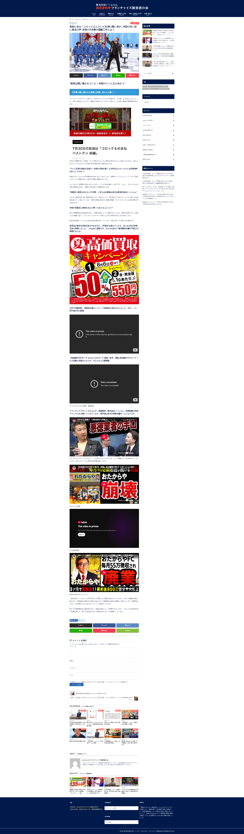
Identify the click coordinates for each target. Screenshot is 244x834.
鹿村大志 (146, 159)
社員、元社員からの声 (135, 14)
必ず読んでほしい (153, 88)
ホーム (94, 14)
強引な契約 (147, 135)
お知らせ (102, 14)
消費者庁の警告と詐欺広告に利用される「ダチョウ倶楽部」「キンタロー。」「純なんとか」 (163, 32)
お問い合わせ (148, 14)
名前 (72, 660)
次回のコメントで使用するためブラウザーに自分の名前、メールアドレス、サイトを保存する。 (99, 682)
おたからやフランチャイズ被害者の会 (158, 86)
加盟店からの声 (121, 14)
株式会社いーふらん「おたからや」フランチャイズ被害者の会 (146, 831)
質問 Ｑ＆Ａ (111, 14)
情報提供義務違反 (164, 88)
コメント (73, 646)
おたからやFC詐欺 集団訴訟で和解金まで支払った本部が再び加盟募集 (163, 56)
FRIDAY (145, 86)
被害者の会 (74, 620)
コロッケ (146, 125)
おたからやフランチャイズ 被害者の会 (95, 760)
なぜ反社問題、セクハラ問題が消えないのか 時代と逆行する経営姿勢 (163, 48)
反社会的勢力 (148, 130)
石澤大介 (146, 140)
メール (72, 668)
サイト (72, 675)
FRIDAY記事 (147, 115)
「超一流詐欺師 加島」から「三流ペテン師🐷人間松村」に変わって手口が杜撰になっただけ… (163, 64)
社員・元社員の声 (149, 145)
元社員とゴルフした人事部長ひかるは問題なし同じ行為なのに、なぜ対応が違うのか (163, 40)
